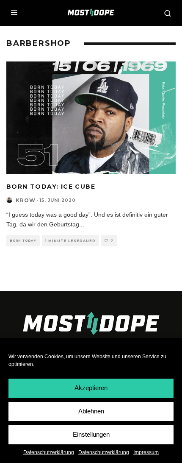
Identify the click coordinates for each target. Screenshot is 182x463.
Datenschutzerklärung (48, 452)
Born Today (23, 241)
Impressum (146, 452)
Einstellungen (91, 434)
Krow (26, 200)
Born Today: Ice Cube (50, 186)
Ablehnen (91, 411)
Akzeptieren (91, 387)
